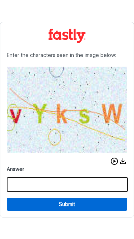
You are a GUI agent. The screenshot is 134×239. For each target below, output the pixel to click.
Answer (15, 169)
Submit (67, 204)
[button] (114, 161)
